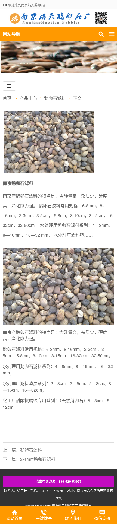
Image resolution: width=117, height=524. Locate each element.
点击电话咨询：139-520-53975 (59, 481)
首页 (7, 98)
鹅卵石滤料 (55, 98)
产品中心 (28, 98)
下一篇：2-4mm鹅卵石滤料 (29, 459)
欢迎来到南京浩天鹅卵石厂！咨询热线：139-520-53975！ (50, 4)
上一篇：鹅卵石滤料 (22, 450)
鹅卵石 (22, 332)
